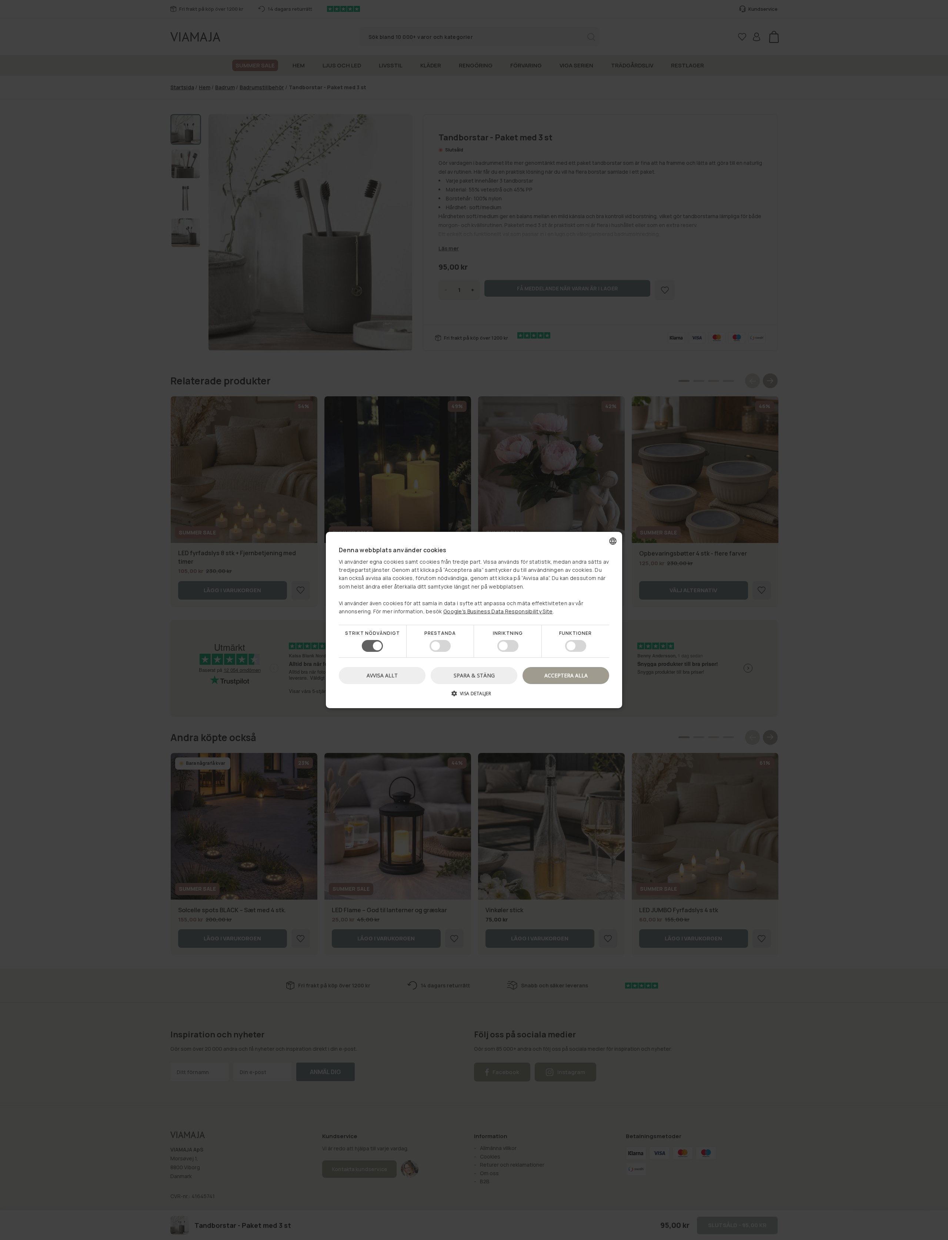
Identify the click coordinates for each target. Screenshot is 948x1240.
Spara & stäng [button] (474, 675)
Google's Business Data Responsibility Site (498, 611)
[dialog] (474, 620)
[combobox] (613, 541)
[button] (474, 696)
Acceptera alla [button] (566, 675)
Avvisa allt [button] (382, 675)
